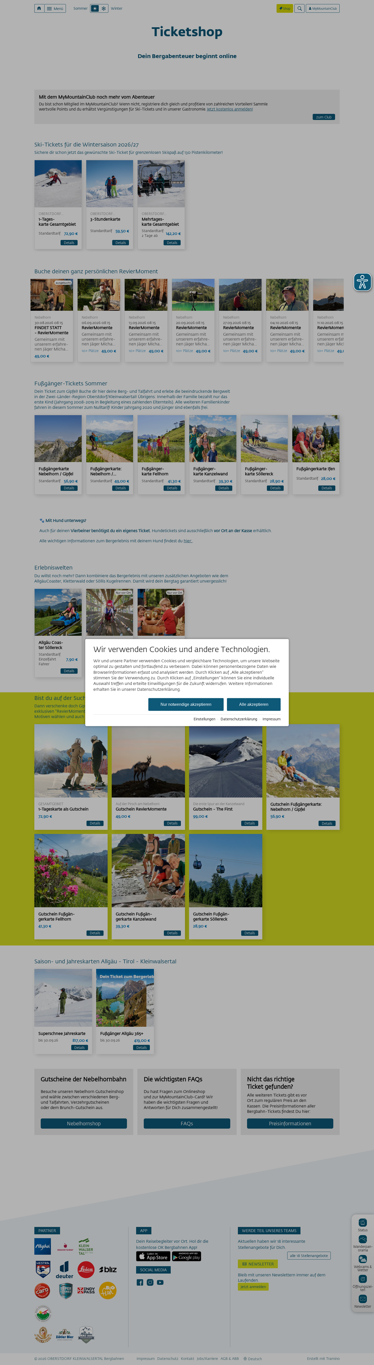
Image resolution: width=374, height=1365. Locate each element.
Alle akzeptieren (253, 704)
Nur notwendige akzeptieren (186, 704)
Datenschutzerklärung (239, 719)
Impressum (272, 719)
